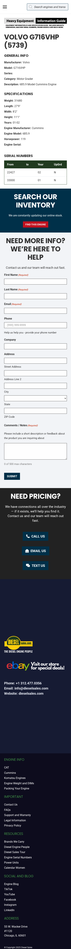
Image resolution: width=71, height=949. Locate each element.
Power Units (11, 862)
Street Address (12, 366)
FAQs (7, 810)
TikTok (8, 889)
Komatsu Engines (15, 778)
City (6, 391)
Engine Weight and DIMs (19, 783)
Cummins (10, 772)
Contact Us (10, 804)
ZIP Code (9, 416)
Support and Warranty (17, 815)
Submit (12, 476)
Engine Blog (11, 884)
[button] (5, 7)
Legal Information (15, 820)
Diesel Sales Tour (14, 852)
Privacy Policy (12, 825)
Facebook (10, 899)
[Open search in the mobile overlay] (47, 6)
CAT (6, 767)
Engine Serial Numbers (18, 857)
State (7, 404)
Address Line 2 (12, 379)
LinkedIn (9, 910)
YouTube (9, 894)
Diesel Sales (26, 947)
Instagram (10, 904)
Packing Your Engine (16, 788)
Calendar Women (14, 867)
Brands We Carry (14, 841)
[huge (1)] (35, 667)
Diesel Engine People (16, 847)
